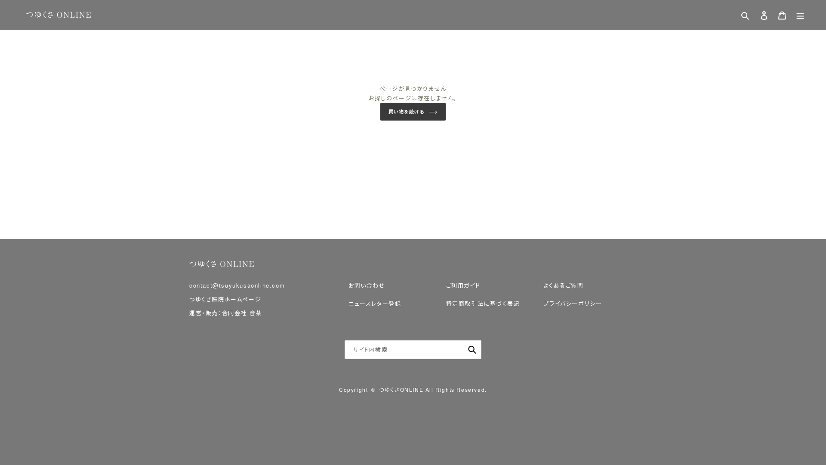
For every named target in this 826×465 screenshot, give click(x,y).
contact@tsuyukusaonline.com (237, 285)
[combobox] (413, 349)
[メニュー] (800, 15)
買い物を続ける (406, 111)
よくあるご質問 (563, 285)
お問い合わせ (366, 285)
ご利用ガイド (463, 285)
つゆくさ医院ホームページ (225, 299)
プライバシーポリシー (572, 303)
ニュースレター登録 (374, 303)
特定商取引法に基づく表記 (483, 303)
